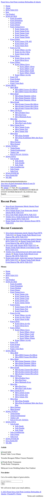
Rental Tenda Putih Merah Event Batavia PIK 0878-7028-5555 (23, 236)
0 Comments (23, 188)
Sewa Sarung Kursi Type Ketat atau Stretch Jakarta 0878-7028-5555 (22, 211)
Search (3, 194)
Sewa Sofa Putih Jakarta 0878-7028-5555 (21, 215)
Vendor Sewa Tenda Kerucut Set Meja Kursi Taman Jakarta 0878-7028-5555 (22, 218)
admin (6, 188)
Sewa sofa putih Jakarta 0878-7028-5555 (21, 245)
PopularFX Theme (14, 494)
